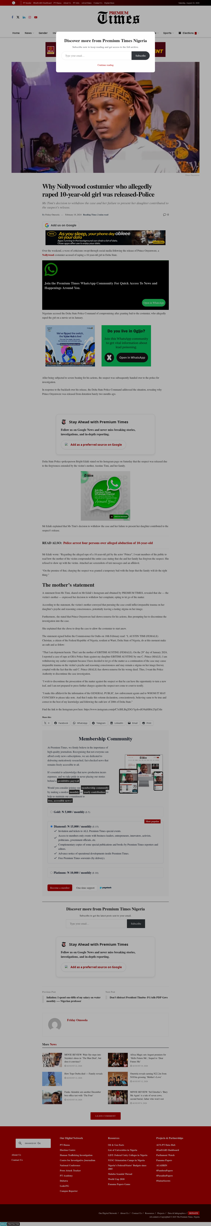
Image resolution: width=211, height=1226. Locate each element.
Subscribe (141, 55)
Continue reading (106, 65)
